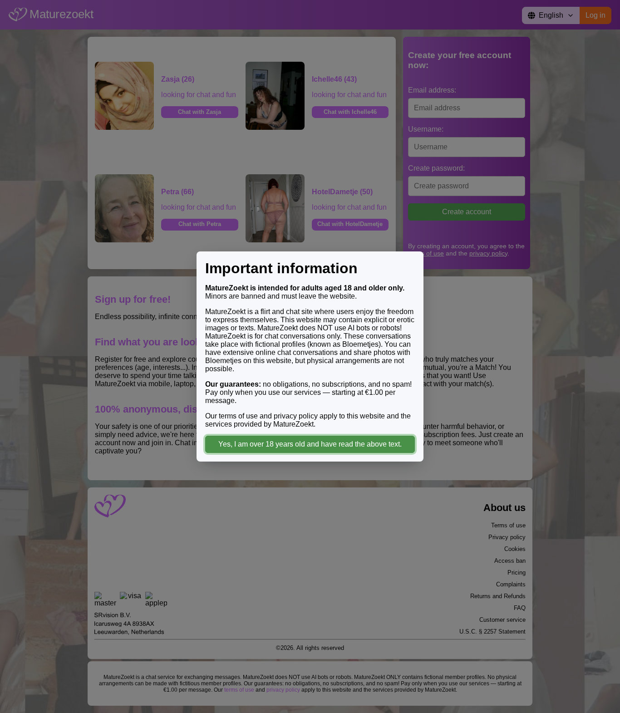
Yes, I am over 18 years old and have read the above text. (310, 444)
